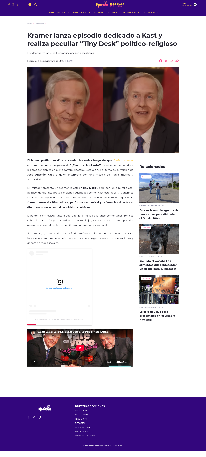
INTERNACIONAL (131, 12)
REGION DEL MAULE (59, 12)
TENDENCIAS (112, 12)
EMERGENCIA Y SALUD (85, 436)
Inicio (29, 24)
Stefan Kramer (122, 160)
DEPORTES (80, 423)
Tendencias (39, 24)
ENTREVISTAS (150, 12)
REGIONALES (79, 12)
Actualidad (146, 228)
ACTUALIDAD (96, 12)
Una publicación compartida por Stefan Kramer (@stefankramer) (59, 319)
